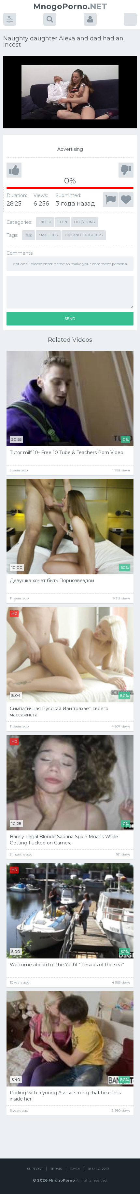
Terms (56, 1169)
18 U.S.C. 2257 (98, 1169)
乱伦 (28, 235)
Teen (62, 222)
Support (35, 1169)
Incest (45, 222)
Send (70, 318)
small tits (48, 235)
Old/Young (84, 222)
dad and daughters (84, 235)
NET (70, 6)
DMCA (75, 1169)
